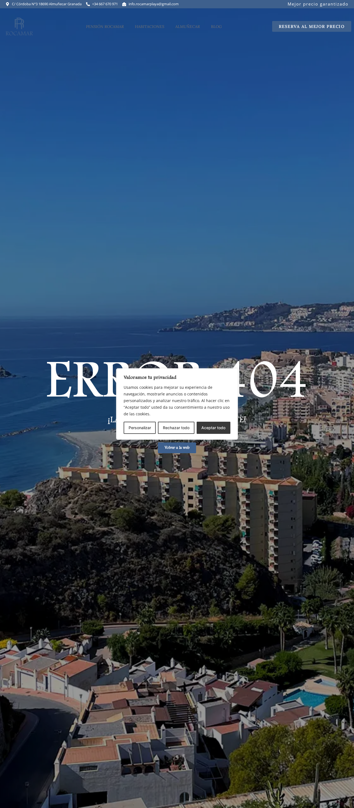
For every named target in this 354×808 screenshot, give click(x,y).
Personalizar (140, 427)
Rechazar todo (176, 427)
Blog (216, 26)
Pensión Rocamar (105, 26)
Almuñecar (187, 26)
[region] (177, 404)
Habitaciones (149, 26)
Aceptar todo (213, 427)
